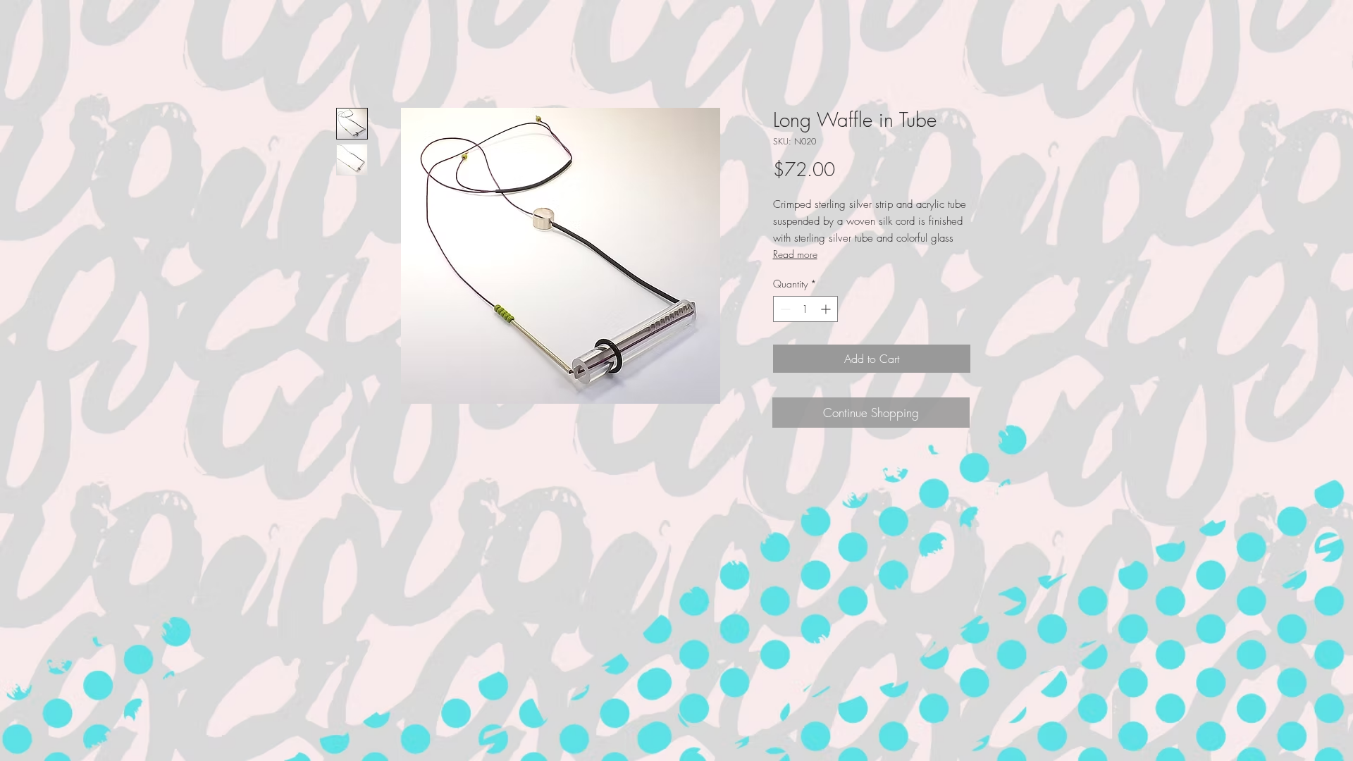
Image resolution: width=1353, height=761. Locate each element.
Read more (795, 254)
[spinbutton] (805, 309)
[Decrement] (784, 309)
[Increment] (827, 309)
